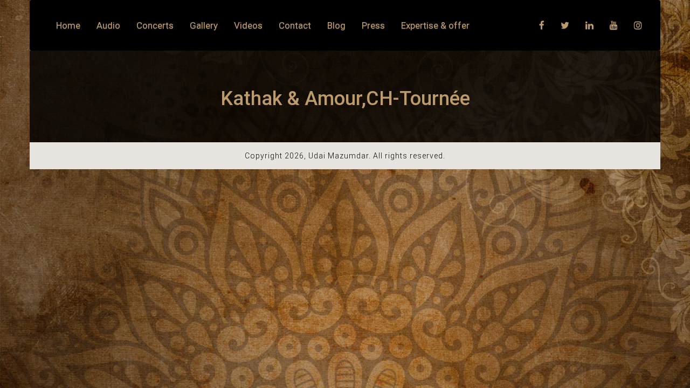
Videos (248, 25)
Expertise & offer (435, 25)
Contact (295, 25)
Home (68, 25)
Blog (336, 25)
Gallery (204, 25)
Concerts (155, 25)
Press (373, 25)
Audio (108, 25)
